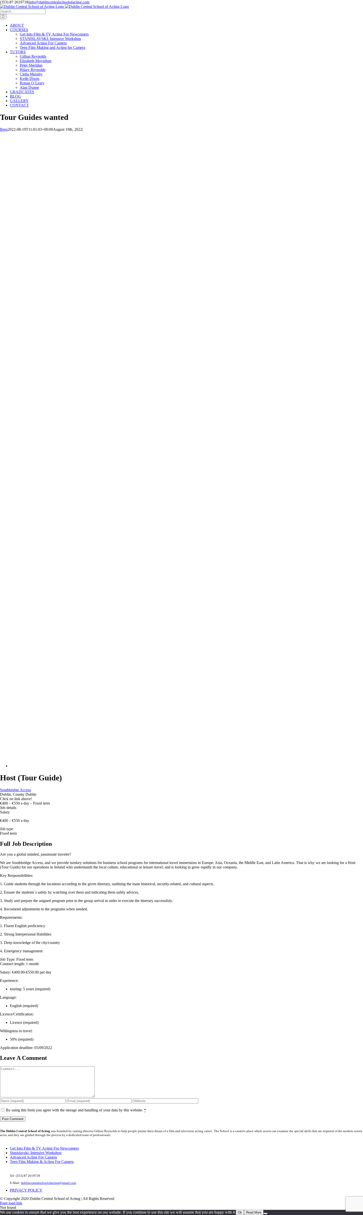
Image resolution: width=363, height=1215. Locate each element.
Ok (240, 1212)
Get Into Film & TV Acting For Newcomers (44, 1148)
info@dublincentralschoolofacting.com (59, 2)
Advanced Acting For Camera (33, 1157)
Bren (4, 129)
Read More (254, 1212)
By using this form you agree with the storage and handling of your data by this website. (76, 1110)
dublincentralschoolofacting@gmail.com (48, 1183)
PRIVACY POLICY (26, 1190)
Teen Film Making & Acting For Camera (42, 1162)
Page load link (11, 1203)
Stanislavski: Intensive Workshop (35, 1153)
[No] (265, 1213)
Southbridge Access (15, 790)
